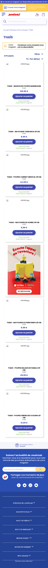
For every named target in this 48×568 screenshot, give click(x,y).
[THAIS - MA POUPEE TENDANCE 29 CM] (24, 119)
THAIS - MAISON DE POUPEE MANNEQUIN (24, 87)
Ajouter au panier (24, 96)
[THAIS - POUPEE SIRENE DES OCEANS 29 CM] (24, 403)
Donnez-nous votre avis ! (24, 561)
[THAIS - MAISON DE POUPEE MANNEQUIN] (24, 73)
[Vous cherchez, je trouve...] (4, 21)
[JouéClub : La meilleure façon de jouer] (14, 17)
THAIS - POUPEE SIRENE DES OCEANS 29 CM (24, 417)
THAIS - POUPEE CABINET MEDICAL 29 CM (24, 178)
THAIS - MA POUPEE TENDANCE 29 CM (24, 132)
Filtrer (37, 54)
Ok (40, 469)
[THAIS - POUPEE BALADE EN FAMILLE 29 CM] (24, 355)
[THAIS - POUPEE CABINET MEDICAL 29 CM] (24, 164)
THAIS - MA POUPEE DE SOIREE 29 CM (24, 223)
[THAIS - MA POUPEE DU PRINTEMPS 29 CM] (24, 310)
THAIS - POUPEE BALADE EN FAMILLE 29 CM (24, 370)
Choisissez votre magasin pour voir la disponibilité (30, 46)
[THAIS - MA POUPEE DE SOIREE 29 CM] (24, 210)
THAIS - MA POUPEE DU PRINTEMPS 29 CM (24, 323)
